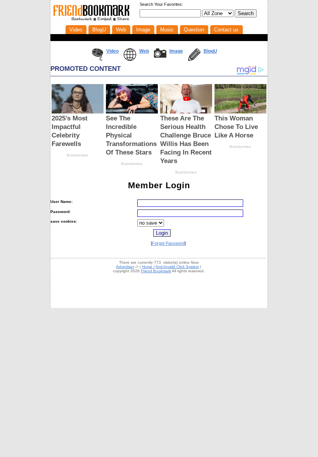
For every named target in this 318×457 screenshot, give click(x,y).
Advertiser (125, 267)
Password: (60, 212)
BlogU (210, 51)
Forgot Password (168, 243)
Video (112, 51)
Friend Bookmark (156, 271)
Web (144, 51)
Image (176, 51)
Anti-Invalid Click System (177, 267)
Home (148, 267)
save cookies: (63, 221)
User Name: (61, 201)
